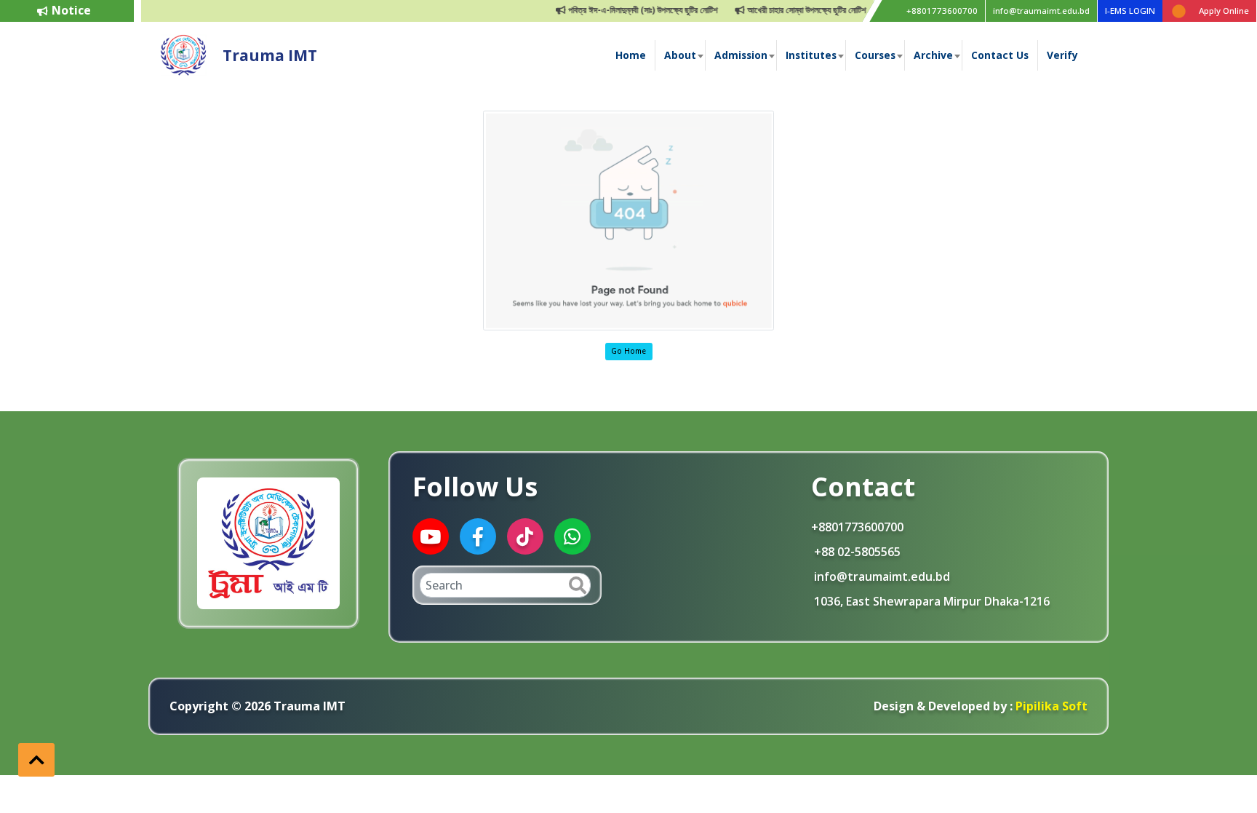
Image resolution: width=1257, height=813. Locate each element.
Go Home (628, 351)
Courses (875, 55)
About (680, 55)
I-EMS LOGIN (1130, 10)
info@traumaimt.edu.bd (1041, 10)
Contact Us (1000, 55)
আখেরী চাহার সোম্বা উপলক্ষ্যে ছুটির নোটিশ (769, 10)
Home (630, 55)
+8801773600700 (942, 10)
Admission (740, 55)
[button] (36, 760)
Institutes (811, 55)
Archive (933, 55)
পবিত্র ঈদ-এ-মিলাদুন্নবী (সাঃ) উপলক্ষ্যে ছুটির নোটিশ (606, 10)
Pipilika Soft (1050, 706)
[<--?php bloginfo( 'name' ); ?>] (183, 54)
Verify (1062, 55)
